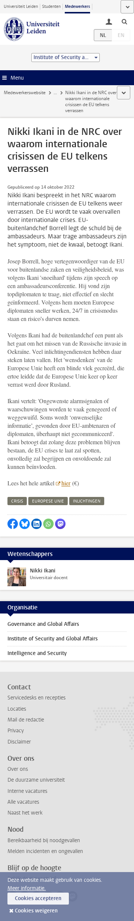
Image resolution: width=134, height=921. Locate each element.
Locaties (16, 709)
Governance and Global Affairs (43, 624)
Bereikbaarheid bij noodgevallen (43, 840)
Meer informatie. (26, 888)
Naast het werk (24, 812)
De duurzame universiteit (36, 780)
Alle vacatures (23, 802)
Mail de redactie (25, 719)
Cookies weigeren (36, 910)
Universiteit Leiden (21, 6)
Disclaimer (19, 741)
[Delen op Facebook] (12, 524)
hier (65, 483)
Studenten (51, 6)
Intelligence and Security (37, 653)
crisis (17, 501)
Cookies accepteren (38, 898)
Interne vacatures (27, 791)
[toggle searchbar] (124, 21)
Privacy (15, 730)
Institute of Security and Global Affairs (52, 638)
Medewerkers (77, 6)
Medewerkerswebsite (24, 93)
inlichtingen (86, 501)
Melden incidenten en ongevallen (45, 851)
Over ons (17, 769)
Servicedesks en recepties (36, 697)
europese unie (48, 501)
